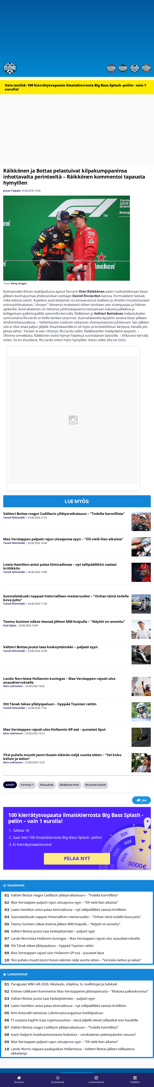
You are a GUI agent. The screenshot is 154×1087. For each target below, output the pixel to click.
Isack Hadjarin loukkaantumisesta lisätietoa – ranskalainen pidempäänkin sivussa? (73, 1034)
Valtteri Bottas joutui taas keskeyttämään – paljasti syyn (50, 647)
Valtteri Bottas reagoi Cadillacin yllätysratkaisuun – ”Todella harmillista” (64, 513)
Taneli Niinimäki (14, 517)
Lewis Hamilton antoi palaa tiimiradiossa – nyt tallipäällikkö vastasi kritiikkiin (60, 566)
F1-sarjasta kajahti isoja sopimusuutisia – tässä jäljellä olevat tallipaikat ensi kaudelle (74, 1020)
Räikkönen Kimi (69, 785)
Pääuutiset (46, 785)
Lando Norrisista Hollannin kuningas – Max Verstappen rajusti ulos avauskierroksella (59, 680)
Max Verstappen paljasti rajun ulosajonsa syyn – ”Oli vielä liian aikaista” (63, 539)
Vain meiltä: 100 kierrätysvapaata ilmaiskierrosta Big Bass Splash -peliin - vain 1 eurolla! (75, 87)
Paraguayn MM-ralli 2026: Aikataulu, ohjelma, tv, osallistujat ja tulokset (64, 984)
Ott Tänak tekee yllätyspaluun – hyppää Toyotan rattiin (49, 704)
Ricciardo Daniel (95, 785)
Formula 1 (27, 785)
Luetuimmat (17, 974)
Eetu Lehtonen (13, 686)
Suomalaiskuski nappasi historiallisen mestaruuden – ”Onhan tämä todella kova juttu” (66, 598)
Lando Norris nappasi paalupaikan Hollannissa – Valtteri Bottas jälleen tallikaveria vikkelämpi (72, 1051)
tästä (122, 340)
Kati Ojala (9, 625)
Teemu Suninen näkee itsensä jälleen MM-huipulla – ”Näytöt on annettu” (64, 621)
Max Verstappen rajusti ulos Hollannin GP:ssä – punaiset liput (54, 729)
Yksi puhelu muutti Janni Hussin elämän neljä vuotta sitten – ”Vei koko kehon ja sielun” (62, 756)
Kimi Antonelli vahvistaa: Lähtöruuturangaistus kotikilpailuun (57, 1013)
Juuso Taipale (12, 190)
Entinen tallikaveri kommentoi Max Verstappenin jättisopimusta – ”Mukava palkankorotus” (79, 991)
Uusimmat (15, 885)
